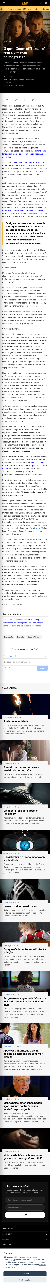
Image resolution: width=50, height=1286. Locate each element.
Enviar (25, 1215)
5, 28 (39, 528)
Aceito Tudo (25, 1274)
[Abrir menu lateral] (4, 3)
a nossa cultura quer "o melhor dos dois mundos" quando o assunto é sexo (24, 466)
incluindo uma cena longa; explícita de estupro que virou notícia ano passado (24, 154)
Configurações (25, 1280)
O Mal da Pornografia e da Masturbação (25, 623)
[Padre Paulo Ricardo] (25, 3)
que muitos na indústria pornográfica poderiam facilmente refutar (24, 210)
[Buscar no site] (46, 3)
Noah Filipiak (8, 77)
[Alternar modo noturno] (41, 3)
